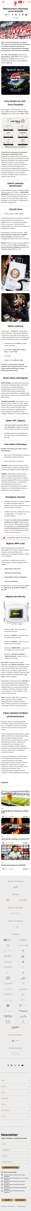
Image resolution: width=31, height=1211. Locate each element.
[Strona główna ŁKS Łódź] (15, 3)
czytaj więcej (6, 1176)
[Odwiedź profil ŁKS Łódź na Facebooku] (8, 1065)
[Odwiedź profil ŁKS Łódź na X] (15, 1065)
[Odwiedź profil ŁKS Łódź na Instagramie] (11, 1066)
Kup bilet (20, 1200)
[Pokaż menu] (3, 2)
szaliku (16, 513)
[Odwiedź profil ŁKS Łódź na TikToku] (19, 1065)
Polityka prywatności (22, 1206)
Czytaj (25, 816)
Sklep (7, 1200)
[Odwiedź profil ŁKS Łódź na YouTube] (22, 1065)
